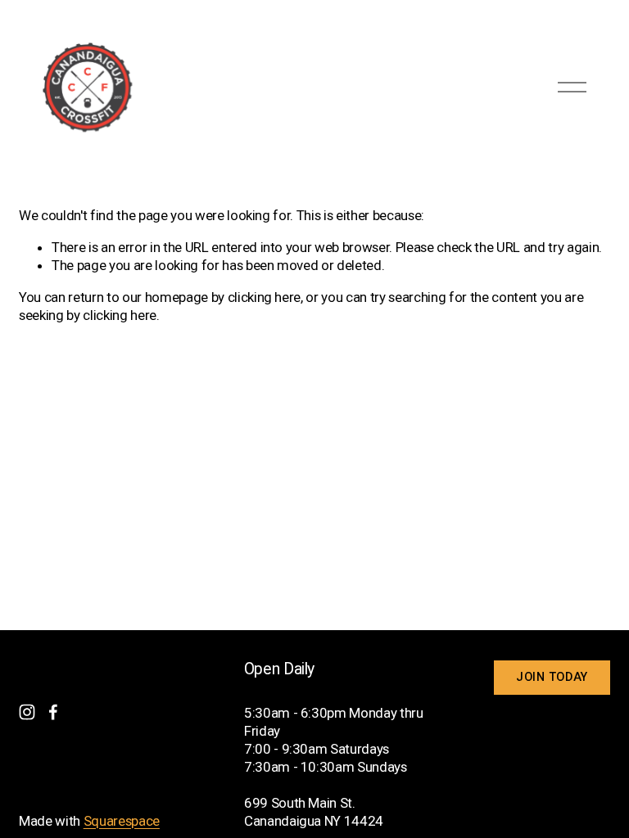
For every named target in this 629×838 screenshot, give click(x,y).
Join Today (552, 677)
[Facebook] (53, 712)
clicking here (264, 297)
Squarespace (122, 821)
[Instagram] (27, 712)
